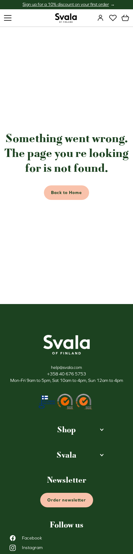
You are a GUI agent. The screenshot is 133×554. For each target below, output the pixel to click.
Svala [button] (66, 455)
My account (100, 18)
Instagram (32, 547)
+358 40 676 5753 (66, 373)
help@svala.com (66, 367)
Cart (125, 18)
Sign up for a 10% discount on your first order (66, 4)
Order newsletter (66, 499)
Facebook (32, 537)
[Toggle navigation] (7, 18)
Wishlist (113, 18)
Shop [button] (66, 430)
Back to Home (66, 192)
